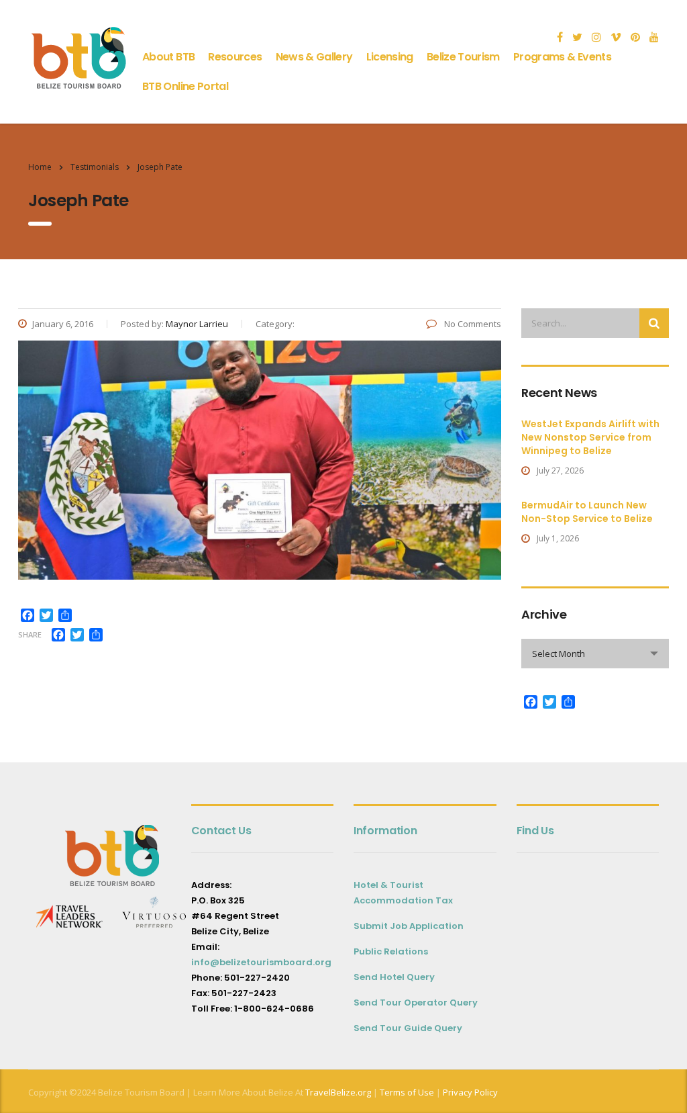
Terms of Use (406, 1092)
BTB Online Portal (185, 86)
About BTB (168, 56)
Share (30, 634)
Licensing (389, 56)
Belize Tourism (463, 56)
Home (40, 167)
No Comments (471, 324)
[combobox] (595, 653)
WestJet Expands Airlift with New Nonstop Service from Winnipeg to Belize (590, 437)
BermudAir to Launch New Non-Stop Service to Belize (587, 511)
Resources (235, 56)
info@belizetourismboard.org (261, 962)
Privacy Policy (470, 1092)
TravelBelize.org (338, 1092)
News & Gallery (314, 56)
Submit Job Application (409, 926)
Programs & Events (562, 56)
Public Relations (391, 951)
